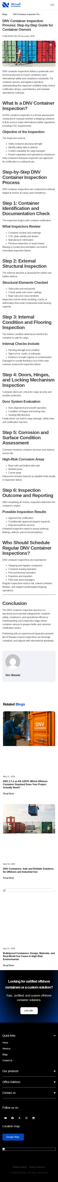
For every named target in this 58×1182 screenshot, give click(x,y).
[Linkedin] (33, 1118)
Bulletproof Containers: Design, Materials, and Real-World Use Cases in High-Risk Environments (29, 956)
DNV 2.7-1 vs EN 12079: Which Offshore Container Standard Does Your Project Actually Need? (25, 784)
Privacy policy (20, 1167)
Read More (8, 793)
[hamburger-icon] (52, 5)
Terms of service (37, 1167)
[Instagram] (26, 1118)
